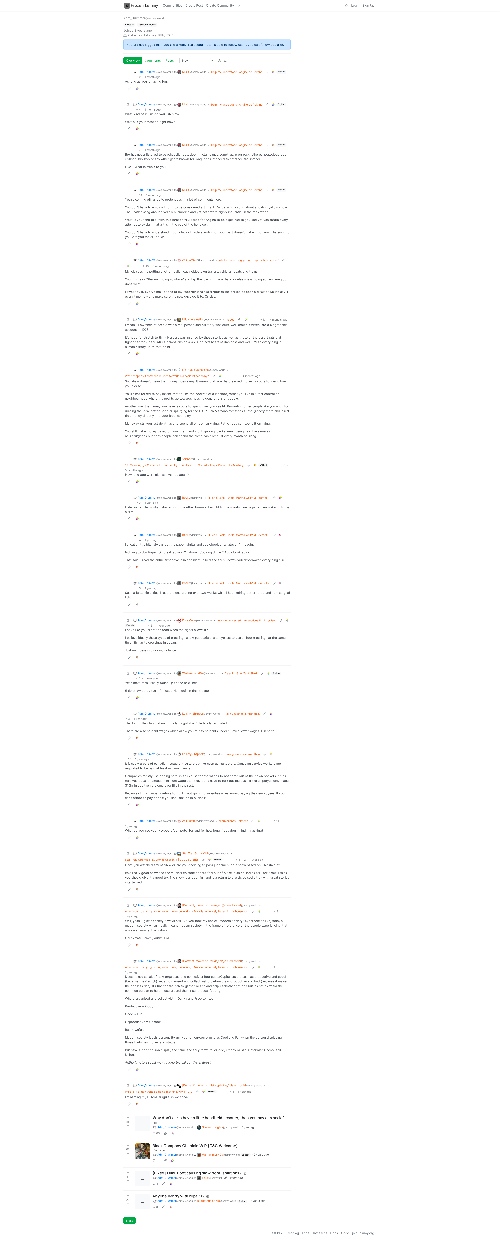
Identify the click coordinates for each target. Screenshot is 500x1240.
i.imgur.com (160, 1150)
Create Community (220, 5)
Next (129, 1221)
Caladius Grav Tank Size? (241, 673)
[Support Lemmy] (238, 5)
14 (157, 1160)
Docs (334, 1233)
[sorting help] (219, 60)
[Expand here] (142, 1151)
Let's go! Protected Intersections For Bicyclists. (246, 620)
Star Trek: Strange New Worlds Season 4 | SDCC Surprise (162, 859)
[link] (273, 72)
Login (355, 5)
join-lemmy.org (363, 1233)
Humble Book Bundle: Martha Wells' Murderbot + (239, 497)
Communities (172, 5)
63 (158, 1133)
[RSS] (225, 60)
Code (345, 1233)
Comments (153, 60)
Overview (133, 60)
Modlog (293, 1233)
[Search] (346, 5)
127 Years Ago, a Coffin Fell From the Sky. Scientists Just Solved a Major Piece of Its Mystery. (184, 465)
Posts (170, 60)
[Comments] (142, 1123)
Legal (306, 1233)
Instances (320, 1233)
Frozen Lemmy (144, 5)
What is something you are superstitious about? (249, 260)
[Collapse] (128, 72)
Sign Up (368, 5)
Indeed (230, 319)
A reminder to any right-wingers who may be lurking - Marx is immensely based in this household (186, 911)
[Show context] (267, 72)
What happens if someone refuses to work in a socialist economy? (167, 376)
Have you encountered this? (242, 713)
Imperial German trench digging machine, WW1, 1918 (159, 1091)
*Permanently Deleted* (233, 821)
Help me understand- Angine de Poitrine (236, 72)
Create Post (194, 5)
